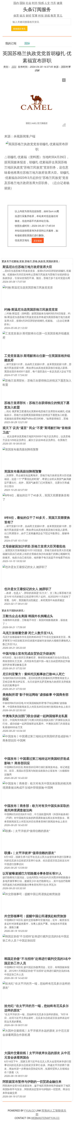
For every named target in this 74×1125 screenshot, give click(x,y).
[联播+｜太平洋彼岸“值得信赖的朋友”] (26, 830)
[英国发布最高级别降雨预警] (20, 449)
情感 (41, 3)
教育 (53, 15)
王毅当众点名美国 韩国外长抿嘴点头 (28, 616)
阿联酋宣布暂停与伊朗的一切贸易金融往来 (32, 1081)
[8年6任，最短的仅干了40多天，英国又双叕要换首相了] (37, 497)
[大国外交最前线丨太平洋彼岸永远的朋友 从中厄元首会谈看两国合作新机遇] (37, 1032)
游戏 (47, 15)
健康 (59, 3)
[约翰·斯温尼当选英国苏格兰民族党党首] (28, 287)
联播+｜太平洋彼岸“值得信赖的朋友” (30, 853)
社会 (28, 3)
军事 (35, 15)
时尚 (35, 3)
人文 (47, 3)
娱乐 (22, 15)
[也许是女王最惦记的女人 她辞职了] (25, 566)
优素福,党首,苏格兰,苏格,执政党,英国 (31, 261)
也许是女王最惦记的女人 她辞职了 (28, 589)
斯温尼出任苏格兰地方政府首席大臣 (27, 266)
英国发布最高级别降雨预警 (22, 471)
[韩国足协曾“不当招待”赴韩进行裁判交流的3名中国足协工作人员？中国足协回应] (37, 938)
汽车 (53, 3)
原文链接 (38, 240)
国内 (16, 3)
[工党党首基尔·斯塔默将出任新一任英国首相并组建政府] (37, 335)
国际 (22, 3)
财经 (28, 15)
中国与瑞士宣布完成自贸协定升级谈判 (29, 653)
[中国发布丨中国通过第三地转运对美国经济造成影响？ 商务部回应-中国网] (37, 738)
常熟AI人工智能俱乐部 (51, 1112)
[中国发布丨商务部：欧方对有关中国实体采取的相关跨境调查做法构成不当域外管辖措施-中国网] (37, 785)
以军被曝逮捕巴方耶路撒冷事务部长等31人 (32, 873)
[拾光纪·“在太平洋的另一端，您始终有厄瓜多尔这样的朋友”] (37, 985)
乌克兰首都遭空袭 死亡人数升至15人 (28, 633)
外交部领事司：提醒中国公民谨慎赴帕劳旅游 (35, 916)
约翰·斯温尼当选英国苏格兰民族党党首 (31, 309)
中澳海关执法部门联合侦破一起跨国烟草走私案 (35, 716)
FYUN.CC (29, 1110)
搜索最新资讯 (19, 28)
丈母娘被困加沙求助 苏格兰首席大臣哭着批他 (34, 546)
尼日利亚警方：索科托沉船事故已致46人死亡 (34, 674)
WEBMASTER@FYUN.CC (45, 1118)
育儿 (59, 15)
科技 (41, 15)
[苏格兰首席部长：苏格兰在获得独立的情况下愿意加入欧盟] (37, 382)
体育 (16, 15)
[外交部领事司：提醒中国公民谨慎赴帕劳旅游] (31, 894)
